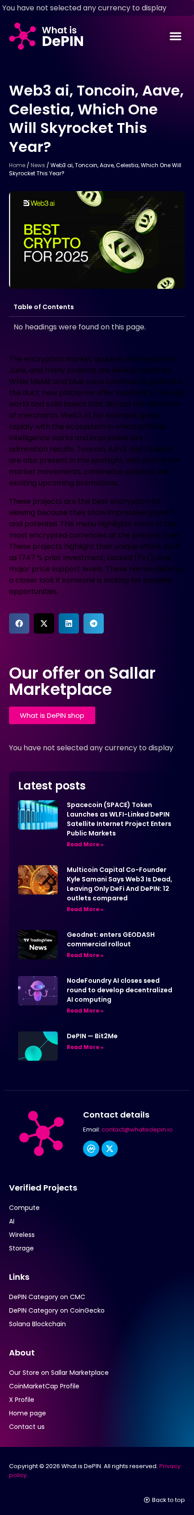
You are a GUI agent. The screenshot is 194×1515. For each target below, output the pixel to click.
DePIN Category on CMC (47, 1296)
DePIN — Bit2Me (92, 1035)
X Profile (21, 1399)
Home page (27, 1413)
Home (17, 165)
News (38, 165)
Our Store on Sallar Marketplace (59, 1372)
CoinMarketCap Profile (44, 1386)
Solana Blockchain (37, 1323)
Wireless (22, 1234)
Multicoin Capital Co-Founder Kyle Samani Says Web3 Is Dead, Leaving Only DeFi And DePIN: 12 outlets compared (119, 884)
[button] (175, 36)
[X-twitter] (110, 1149)
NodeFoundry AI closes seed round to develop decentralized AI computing (119, 990)
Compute (24, 1207)
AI (11, 1221)
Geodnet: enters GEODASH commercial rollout (111, 939)
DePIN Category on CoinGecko (57, 1310)
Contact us (27, 1426)
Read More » (85, 844)
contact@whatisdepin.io (137, 1129)
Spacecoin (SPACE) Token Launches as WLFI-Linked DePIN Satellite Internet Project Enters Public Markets (119, 819)
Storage (21, 1248)
